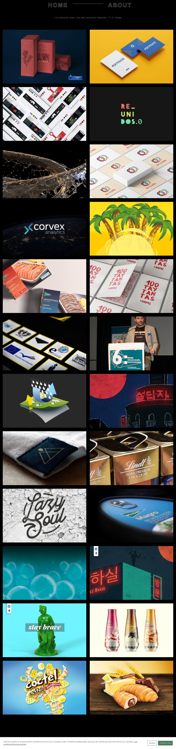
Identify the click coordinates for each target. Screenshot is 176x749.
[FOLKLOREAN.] (131, 573)
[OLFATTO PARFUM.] (44, 56)
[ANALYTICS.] (44, 229)
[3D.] (44, 630)
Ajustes (152, 743)
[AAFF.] (44, 114)
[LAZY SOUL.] (44, 515)
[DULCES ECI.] (131, 688)
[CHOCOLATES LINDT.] (131, 458)
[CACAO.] (131, 229)
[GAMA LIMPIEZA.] (44, 573)
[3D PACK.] (131, 515)
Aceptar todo (165, 743)
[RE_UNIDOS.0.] (131, 114)
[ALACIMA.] (44, 458)
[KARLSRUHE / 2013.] (131, 343)
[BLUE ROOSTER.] (131, 401)
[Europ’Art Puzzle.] (44, 343)
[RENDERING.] (44, 171)
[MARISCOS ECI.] (44, 286)
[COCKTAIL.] (44, 688)
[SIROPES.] (131, 630)
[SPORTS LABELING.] (44, 401)
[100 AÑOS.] (131, 286)
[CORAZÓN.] (131, 171)
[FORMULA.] (131, 56)
